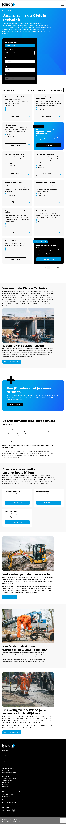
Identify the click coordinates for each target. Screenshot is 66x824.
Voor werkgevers (7, 757)
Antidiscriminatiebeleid (8, 780)
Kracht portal (6, 796)
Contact (4, 763)
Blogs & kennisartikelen (9, 761)
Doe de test (48, 145)
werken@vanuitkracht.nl (9, 772)
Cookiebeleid (16, 821)
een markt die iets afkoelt (19, 439)
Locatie (7, 66)
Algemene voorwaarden (9, 778)
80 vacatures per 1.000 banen (25, 431)
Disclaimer (5, 784)
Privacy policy (6, 821)
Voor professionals (7, 755)
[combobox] (20, 61)
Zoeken (7, 58)
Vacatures (10, 10)
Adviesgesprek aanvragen (12, 361)
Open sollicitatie (49, 259)
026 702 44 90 (6, 770)
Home (4, 10)
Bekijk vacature (15, 116)
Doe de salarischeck (15, 404)
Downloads (5, 786)
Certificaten (5, 782)
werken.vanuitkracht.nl (8, 794)
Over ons (5, 759)
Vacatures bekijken (10, 597)
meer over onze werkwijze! (24, 356)
